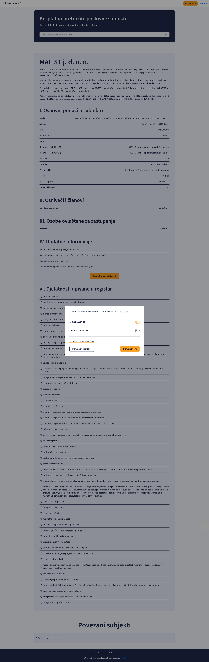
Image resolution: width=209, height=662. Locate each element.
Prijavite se (189, 3)
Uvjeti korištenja (96, 653)
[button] (84, 322)
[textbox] (104, 34)
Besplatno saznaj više (103, 276)
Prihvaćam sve (130, 348)
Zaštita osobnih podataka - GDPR (81, 341)
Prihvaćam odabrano (81, 348)
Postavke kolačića (110, 653)
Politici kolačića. (122, 311)
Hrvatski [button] (203, 3)
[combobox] (104, 34)
